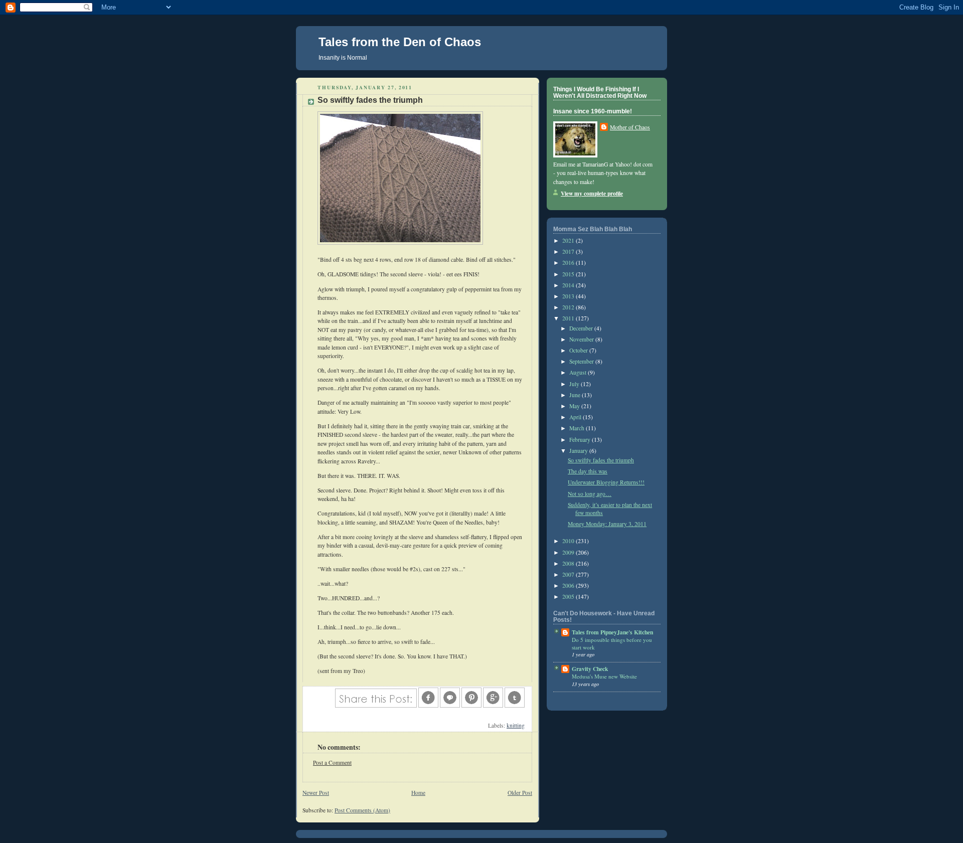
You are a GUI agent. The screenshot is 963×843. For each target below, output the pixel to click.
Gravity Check (590, 668)
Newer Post (315, 792)
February (580, 439)
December (581, 328)
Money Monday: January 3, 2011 (607, 524)
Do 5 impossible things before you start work (612, 643)
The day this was (587, 471)
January (579, 450)
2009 (569, 552)
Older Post (520, 792)
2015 (569, 274)
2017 (569, 251)
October (579, 350)
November (582, 339)
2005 (569, 596)
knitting (516, 725)
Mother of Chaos (630, 127)
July (575, 384)
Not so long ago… (589, 493)
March (577, 428)
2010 (569, 541)
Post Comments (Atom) (362, 810)
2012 (569, 307)
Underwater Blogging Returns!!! (606, 482)
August (578, 372)
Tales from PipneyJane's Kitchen (612, 632)
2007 (569, 574)
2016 (569, 262)
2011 (569, 318)
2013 (569, 296)
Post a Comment (332, 762)
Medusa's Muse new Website (604, 676)
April (576, 417)
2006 (569, 585)
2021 (569, 240)
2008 (569, 563)
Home (418, 792)
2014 (569, 285)
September (582, 361)
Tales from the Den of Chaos (399, 42)
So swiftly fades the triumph (601, 460)
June (575, 395)
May (575, 406)
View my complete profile (592, 193)
